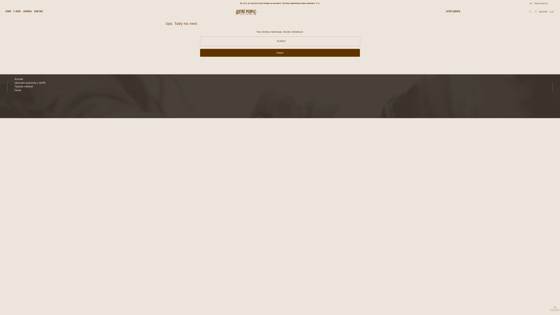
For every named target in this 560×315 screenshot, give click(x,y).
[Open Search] (530, 11)
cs (531, 3)
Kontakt (19, 79)
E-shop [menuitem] (17, 11)
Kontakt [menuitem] (38, 11)
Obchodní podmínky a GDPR (30, 83)
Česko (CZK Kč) (541, 3)
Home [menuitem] (8, 11)
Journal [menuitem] (27, 11)
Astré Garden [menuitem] (453, 11)
